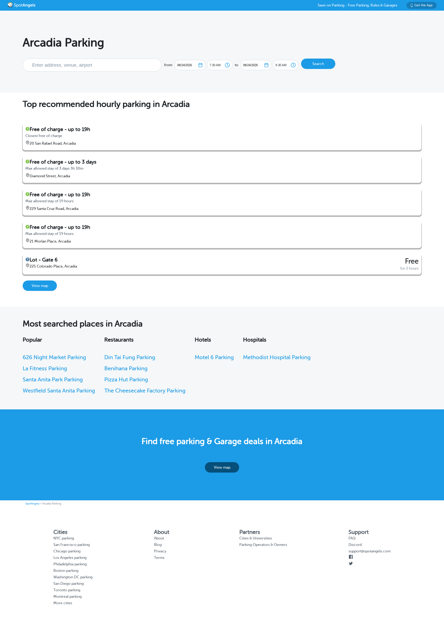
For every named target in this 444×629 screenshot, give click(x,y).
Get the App (423, 5)
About (159, 538)
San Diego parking (68, 584)
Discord (355, 545)
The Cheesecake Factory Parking (144, 391)
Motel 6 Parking (214, 357)
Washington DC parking (72, 577)
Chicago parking (66, 551)
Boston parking (65, 571)
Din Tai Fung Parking (129, 357)
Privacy (160, 551)
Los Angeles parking (69, 558)
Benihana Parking (126, 368)
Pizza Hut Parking (126, 380)
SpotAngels (32, 503)
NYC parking (63, 538)
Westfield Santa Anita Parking (59, 391)
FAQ (351, 538)
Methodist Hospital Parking (277, 357)
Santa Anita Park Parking (53, 380)
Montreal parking (67, 597)
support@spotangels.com (369, 551)
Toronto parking (66, 590)
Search (318, 64)
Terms (159, 558)
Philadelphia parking (70, 564)
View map (40, 286)
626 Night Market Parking (54, 357)
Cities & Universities (255, 538)
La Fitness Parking (45, 368)
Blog (158, 545)
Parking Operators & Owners (263, 545)
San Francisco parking (71, 545)
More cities (62, 603)
